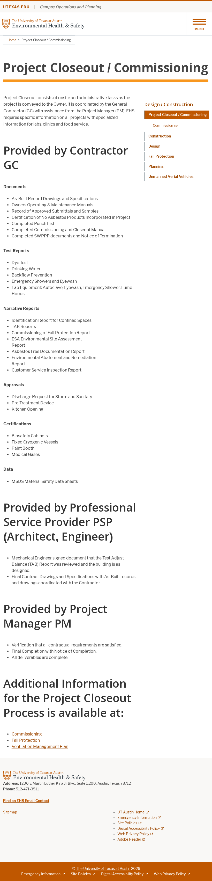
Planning (156, 166)
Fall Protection (26, 740)
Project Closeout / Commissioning (177, 115)
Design (154, 146)
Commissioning (27, 734)
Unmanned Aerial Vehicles (170, 176)
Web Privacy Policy (133, 834)
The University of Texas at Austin (103, 869)
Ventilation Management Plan (40, 746)
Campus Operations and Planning (70, 7)
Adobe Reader (129, 839)
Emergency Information (137, 818)
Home (11, 40)
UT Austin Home (131, 812)
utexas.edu (16, 7)
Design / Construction (168, 104)
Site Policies (127, 823)
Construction (159, 136)
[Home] (43, 23)
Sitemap (10, 812)
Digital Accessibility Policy (138, 828)
